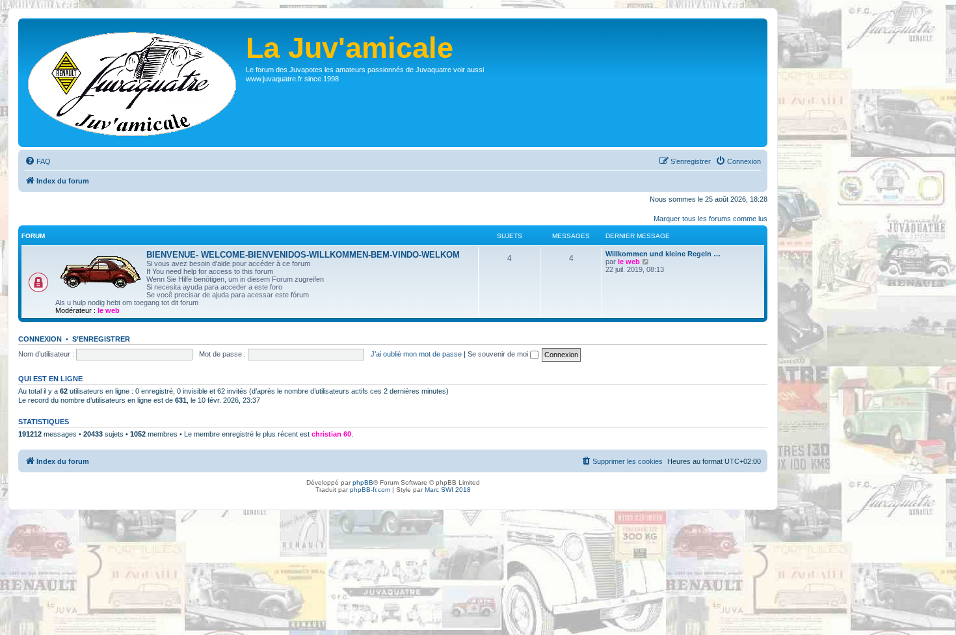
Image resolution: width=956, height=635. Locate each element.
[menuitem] (38, 161)
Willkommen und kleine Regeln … (663, 254)
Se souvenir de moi (499, 354)
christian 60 (331, 434)
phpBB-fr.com (370, 489)
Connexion (40, 339)
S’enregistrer (101, 339)
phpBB (362, 482)
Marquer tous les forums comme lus (710, 219)
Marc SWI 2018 (448, 489)
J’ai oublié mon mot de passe (416, 354)
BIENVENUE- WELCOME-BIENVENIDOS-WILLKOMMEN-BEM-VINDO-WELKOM (303, 255)
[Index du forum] (133, 82)
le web (109, 310)
